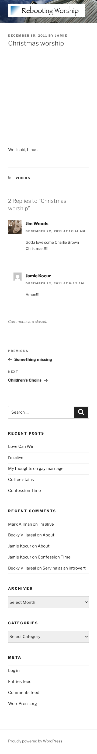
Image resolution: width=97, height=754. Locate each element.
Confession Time (24, 490)
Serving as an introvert (64, 568)
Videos (23, 178)
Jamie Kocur (38, 275)
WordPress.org (22, 703)
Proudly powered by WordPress (35, 741)
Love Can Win (21, 446)
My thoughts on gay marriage (36, 468)
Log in (14, 670)
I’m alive (15, 457)
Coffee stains (21, 479)
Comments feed (23, 692)
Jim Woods (37, 223)
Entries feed (20, 681)
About (48, 535)
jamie (61, 35)
